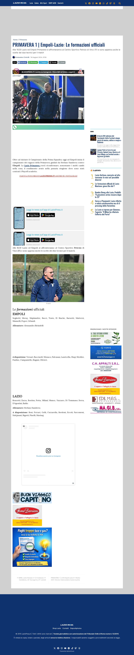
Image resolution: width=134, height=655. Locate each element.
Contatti (60, 3)
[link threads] (114, 3)
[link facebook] (89, 3)
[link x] (86, 3)
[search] (119, 3)
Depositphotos (76, 628)
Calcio (37, 3)
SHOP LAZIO (52, 3)
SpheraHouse (70, 651)
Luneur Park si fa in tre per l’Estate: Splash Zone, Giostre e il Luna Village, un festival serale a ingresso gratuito (108, 153)
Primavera (23, 40)
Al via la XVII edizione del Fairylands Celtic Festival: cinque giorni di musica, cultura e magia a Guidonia (109, 139)
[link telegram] (100, 3)
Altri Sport (43, 3)
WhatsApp (33, 62)
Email (62, 62)
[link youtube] (96, 3)
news (92, 131)
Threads (54, 62)
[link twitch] (110, 3)
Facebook (23, 62)
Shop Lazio (57, 628)
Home (15, 40)
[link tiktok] (107, 3)
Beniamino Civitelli (22, 57)
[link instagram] (93, 3)
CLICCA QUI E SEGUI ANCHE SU (48, 176)
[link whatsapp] (103, 3)
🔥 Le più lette (95, 170)
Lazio (31, 3)
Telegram (44, 62)
